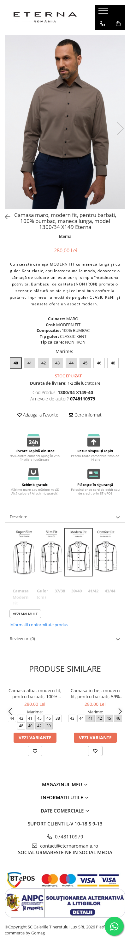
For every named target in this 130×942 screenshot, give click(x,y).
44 (71, 363)
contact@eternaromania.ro (68, 846)
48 (113, 363)
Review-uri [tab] (22, 638)
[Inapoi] (4, 217)
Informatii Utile (62, 797)
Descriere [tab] (18, 516)
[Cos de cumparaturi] (118, 23)
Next (120, 128)
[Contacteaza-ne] (102, 23)
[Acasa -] (45, 17)
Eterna (65, 236)
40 (16, 363)
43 (57, 363)
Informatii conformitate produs (38, 624)
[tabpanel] (65, 122)
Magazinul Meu (62, 784)
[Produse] (103, 12)
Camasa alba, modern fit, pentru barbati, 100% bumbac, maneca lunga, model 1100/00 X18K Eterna (35, 693)
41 (29, 363)
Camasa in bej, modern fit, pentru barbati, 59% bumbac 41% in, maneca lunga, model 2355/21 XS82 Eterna (95, 693)
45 (85, 363)
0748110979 (68, 836)
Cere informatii (88, 415)
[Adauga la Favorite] (35, 751)
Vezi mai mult (25, 613)
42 (43, 363)
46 (99, 363)
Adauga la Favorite (40, 415)
